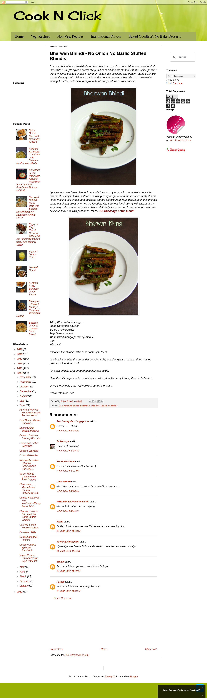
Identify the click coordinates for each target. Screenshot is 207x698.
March (23, 576)
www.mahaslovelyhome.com (73, 501)
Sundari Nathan (66, 461)
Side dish (95, 405)
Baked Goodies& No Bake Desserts (155, 36)
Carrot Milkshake (28, 455)
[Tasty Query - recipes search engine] (175, 152)
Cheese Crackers (28, 451)
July (22, 400)
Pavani (60, 582)
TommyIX (110, 676)
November (26, 381)
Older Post (151, 649)
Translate (177, 83)
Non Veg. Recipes (70, 36)
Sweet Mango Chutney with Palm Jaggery (28, 476)
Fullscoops (63, 441)
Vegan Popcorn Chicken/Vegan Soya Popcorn (28, 558)
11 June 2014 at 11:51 (68, 551)
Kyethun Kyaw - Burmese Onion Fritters (34, 289)
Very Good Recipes (180, 140)
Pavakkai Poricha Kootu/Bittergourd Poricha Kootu (29, 412)
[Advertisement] (103, 624)
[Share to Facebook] (98, 401)
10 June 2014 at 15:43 (68, 531)
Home (19, 36)
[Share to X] (96, 401)
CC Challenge (65, 405)
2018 (20, 354)
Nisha (60, 521)
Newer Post (56, 649)
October (24, 386)
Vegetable (113, 405)
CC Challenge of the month (116, 211)
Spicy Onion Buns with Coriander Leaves (34, 136)
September (26, 391)
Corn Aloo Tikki (27, 532)
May (22, 567)
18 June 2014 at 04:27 (68, 591)
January (24, 586)
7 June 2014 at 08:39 (68, 450)
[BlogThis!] (93, 401)
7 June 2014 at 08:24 (68, 430)
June (23, 405)
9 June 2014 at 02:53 (68, 491)
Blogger (133, 676)
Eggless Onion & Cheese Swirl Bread (33, 328)
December (26, 377)
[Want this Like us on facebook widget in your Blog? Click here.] (202, 695)
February (25, 581)
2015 (20, 368)
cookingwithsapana (68, 541)
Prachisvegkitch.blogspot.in (73, 421)
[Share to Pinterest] (101, 401)
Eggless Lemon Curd (33, 254)
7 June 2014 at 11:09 (68, 470)
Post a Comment (62, 598)
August (24, 396)
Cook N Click (57, 15)
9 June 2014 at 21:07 (68, 511)
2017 (20, 359)
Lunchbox (85, 405)
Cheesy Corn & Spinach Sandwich (27, 547)
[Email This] (90, 401)
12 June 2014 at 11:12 (68, 571)
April (22, 571)
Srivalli (60, 561)
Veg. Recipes (40, 36)
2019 (20, 349)
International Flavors (106, 36)
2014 (20, 373)
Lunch (76, 405)
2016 (20, 363)
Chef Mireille (64, 481)
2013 (20, 592)
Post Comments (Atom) (76, 655)
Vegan (104, 405)
